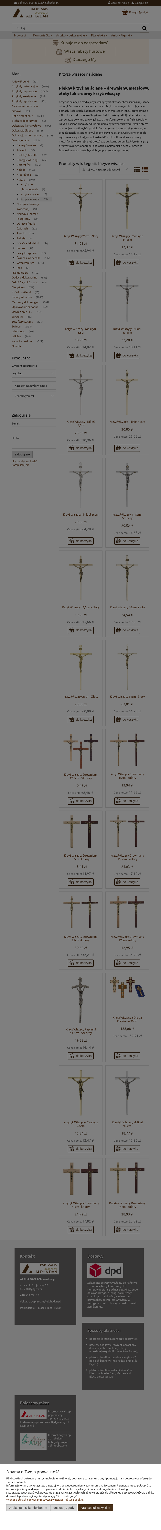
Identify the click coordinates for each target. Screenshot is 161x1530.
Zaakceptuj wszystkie (95, 1507)
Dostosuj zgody (63, 1507)
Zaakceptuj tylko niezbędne (28, 1507)
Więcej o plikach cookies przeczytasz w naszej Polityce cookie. (44, 1499)
